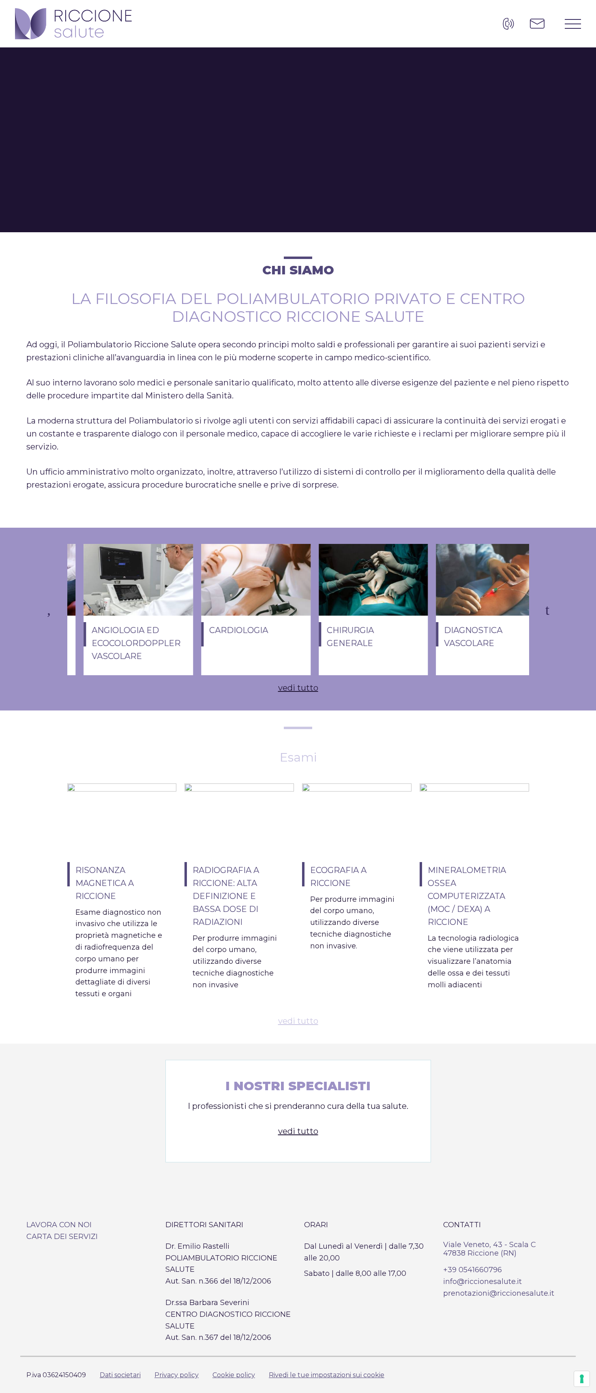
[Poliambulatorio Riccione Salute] (73, 23)
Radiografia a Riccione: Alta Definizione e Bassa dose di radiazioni (226, 896)
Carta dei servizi (62, 1236)
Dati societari (120, 1375)
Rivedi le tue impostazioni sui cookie (326, 1375)
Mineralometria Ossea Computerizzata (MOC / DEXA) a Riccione (467, 896)
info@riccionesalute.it (482, 1281)
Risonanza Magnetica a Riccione (104, 883)
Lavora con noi (59, 1224)
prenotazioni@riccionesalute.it (498, 1293)
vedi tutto (298, 688)
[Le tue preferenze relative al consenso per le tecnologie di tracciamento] (582, 1379)
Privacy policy (176, 1375)
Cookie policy (233, 1375)
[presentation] (49, 609)
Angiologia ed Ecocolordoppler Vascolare (119, 643)
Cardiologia (222, 630)
